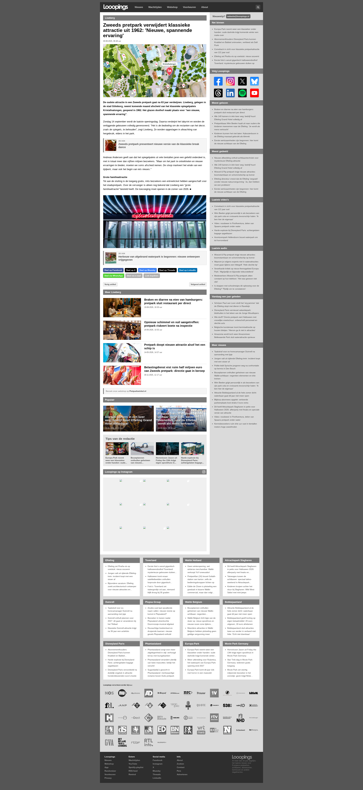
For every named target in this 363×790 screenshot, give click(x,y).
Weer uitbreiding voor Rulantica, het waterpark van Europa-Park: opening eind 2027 (201, 663)
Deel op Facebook (113, 270)
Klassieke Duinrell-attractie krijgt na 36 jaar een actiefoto (122, 629)
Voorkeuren (189, 7)
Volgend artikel (198, 284)
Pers (179, 771)
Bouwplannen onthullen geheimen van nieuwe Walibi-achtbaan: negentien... (200, 611)
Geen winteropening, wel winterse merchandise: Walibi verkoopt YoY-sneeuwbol (200, 569)
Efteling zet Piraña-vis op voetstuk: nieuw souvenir (236, 56)
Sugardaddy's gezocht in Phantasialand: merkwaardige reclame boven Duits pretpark (161, 673)
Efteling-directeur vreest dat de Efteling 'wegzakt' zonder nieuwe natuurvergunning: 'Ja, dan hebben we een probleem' (236, 182)
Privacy (108, 778)
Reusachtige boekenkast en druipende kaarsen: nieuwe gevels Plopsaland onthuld (160, 631)
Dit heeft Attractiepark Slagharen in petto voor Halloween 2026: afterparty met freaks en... (241, 569)
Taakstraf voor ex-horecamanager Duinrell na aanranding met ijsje (120, 611)
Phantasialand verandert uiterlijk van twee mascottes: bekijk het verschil (162, 663)
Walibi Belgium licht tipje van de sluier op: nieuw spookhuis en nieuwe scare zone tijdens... (201, 621)
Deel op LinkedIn (187, 270)
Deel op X (130, 270)
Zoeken (180, 764)
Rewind (132, 774)
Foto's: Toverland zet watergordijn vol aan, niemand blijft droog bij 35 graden (161, 589)
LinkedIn (157, 778)
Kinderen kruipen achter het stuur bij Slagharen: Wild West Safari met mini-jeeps (240, 589)
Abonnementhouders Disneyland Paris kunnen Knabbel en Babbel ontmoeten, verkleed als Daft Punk (236, 42)
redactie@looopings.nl (238, 16)
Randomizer (110, 771)
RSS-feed (133, 771)
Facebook (157, 760)
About (204, 7)
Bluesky (157, 771)
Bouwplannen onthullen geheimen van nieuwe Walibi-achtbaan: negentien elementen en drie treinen (235, 375)
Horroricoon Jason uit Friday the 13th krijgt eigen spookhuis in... (166, 460)
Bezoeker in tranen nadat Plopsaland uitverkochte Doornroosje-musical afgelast (161, 621)
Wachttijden (155, 7)
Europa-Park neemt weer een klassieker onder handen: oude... (116, 460)
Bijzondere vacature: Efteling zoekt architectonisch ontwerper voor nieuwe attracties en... (122, 586)
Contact (180, 767)
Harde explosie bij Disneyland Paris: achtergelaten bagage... (192, 460)
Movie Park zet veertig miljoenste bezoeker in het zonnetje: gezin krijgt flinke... (240, 673)
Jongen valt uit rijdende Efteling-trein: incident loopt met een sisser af (122, 576)
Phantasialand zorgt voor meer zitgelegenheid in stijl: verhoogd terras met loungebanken (162, 652)
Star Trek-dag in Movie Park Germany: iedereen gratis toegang (239, 663)
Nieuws (139, 7)
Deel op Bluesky (147, 270)
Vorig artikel (110, 284)
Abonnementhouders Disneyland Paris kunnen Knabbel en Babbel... (119, 652)
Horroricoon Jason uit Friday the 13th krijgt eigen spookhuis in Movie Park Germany (241, 652)
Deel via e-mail (134, 276)
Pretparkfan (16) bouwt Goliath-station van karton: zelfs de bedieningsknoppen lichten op (201, 579)
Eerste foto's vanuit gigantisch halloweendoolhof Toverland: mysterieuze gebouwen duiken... (162, 569)
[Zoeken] (258, 7)
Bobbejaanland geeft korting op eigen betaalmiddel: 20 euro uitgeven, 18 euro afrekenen (241, 621)
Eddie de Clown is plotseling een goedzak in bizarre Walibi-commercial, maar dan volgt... (202, 589)
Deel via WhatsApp (114, 276)
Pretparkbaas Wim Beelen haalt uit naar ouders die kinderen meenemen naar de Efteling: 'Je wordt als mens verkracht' (180, 418)
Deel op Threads (167, 270)
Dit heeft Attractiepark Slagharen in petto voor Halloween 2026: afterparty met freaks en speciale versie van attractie (236, 410)
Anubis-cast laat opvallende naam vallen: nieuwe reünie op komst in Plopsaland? (161, 611)
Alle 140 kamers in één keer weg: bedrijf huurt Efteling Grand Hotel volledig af (128, 420)
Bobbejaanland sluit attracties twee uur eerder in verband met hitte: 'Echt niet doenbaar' (241, 631)
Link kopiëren (151, 276)
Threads (157, 774)
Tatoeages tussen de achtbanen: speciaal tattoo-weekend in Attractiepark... (239, 579)
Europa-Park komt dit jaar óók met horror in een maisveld (200, 671)
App (106, 767)
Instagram (157, 764)
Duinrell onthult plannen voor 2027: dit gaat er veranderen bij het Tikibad (122, 621)
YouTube (133, 764)
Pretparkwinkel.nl (137, 391)
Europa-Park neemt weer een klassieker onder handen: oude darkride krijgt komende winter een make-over (236, 32)
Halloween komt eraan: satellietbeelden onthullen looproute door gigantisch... (160, 579)
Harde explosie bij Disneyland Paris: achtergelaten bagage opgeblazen (121, 663)
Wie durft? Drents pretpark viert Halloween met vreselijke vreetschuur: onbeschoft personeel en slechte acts (235, 320)
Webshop (172, 7)
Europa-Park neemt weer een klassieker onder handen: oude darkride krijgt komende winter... (201, 652)
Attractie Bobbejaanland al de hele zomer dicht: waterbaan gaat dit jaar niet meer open (240, 611)
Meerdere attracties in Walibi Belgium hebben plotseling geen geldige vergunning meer (201, 631)
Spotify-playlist (136, 767)
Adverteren (182, 774)
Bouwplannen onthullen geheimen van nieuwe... (140, 460)
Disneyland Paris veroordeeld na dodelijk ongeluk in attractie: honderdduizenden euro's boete (122, 673)
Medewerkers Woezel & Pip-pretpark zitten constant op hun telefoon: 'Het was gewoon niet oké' (235, 279)
